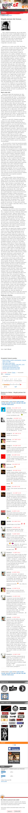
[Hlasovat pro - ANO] (5, 772)
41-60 (18, 401)
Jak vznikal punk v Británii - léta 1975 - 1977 (13, 364)
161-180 (23, 402)
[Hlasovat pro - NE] (5, 776)
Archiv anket (4, 781)
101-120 (8, 402)
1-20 (10, 401)
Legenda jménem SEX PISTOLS (10, 366)
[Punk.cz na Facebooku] (14, 750)
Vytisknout (7, 374)
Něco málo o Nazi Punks (8, 363)
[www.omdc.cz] (14, 763)
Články (13, 372)
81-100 (3, 402)
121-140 (13, 402)
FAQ (15, 745)
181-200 (4, 404)
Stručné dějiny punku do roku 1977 (11, 368)
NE (1, 777)
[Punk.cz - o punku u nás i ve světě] (10, 4)
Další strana (10, 404)
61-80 (21, 401)
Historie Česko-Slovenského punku (11, 367)
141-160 (18, 402)
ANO (2, 773)
